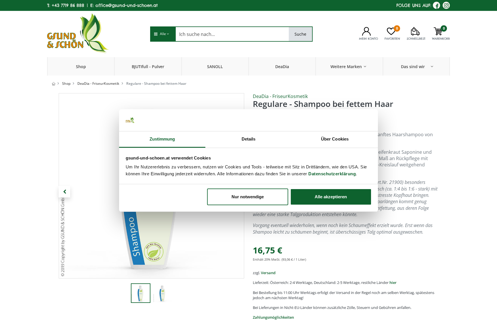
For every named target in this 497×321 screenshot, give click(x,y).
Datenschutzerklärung (332, 173)
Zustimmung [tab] (162, 139)
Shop (66, 83)
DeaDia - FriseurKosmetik (98, 83)
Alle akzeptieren (331, 196)
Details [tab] (249, 139)
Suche (300, 34)
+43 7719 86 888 (68, 5)
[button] (162, 34)
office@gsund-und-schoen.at (126, 5)
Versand (268, 272)
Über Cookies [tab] (335, 139)
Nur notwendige (248, 196)
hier (393, 282)
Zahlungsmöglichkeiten (273, 317)
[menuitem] (81, 66)
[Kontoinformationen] (366, 31)
